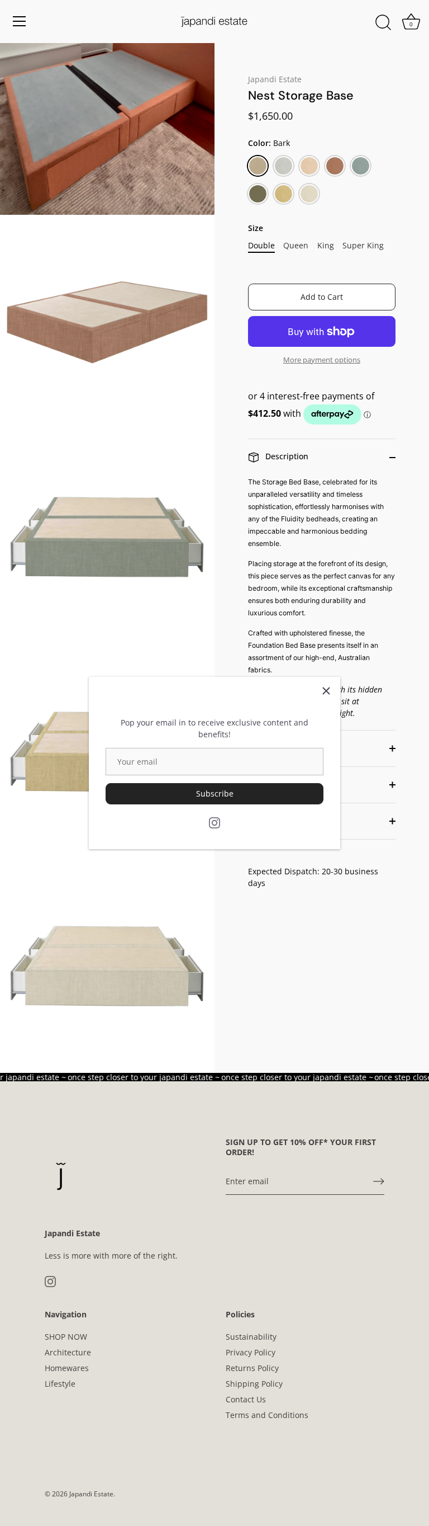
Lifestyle (60, 1383)
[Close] (326, 691)
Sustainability (251, 1336)
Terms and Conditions (267, 1415)
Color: (269, 143)
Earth (335, 166)
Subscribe (214, 793)
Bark (258, 166)
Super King (363, 246)
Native (258, 194)
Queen (295, 246)
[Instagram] (214, 822)
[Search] (383, 23)
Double (261, 246)
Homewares (67, 1368)
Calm (283, 166)
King (325, 246)
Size (255, 228)
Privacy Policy (250, 1352)
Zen (309, 194)
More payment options (321, 360)
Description (285, 456)
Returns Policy (252, 1368)
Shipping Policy (254, 1383)
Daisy (309, 166)
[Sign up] (378, 1181)
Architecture (68, 1352)
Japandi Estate (275, 79)
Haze (360, 166)
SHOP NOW (66, 1336)
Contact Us (246, 1399)
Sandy (283, 194)
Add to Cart (322, 296)
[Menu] (19, 21)
